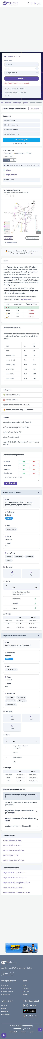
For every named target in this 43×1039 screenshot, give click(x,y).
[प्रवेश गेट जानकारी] (9, 165)
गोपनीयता (23, 1032)
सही (24, 461)
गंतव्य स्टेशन (7, 69)
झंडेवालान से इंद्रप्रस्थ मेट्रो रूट (12, 840)
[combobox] (21, 64)
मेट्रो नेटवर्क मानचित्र (6, 988)
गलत (34, 461)
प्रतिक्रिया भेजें (10, 483)
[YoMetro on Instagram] (27, 1005)
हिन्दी (6, 974)
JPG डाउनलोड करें (33, 238)
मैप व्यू (7, 160)
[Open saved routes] (40, 1029)
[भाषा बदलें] (34, 3)
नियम (32, 253)
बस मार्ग (24, 985)
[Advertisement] (21, 30)
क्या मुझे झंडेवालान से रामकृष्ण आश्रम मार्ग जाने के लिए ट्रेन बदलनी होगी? (19, 812)
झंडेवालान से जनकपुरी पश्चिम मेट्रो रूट (13, 850)
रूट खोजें (20, 78)
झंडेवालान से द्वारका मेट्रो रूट (11, 855)
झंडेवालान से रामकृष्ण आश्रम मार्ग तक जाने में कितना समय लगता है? (20, 819)
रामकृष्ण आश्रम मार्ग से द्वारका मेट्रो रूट (13, 888)
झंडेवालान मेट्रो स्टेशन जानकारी (11, 492)
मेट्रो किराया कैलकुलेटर (7, 991)
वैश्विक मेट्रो (26, 994)
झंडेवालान (8, 170)
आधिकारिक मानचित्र (12, 242)
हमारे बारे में (4, 1005)
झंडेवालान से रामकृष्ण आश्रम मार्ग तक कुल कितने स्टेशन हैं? (20, 796)
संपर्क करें (3, 1008)
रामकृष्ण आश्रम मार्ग (11, 175)
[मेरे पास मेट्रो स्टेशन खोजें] (31, 3)
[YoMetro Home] (10, 3)
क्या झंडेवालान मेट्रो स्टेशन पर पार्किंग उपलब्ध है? (18, 826)
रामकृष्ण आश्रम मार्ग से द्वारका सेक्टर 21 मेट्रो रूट (16, 892)
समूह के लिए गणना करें (26, 299)
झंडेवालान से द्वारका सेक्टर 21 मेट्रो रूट (13, 860)
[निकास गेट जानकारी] (9, 179)
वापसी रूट (8, 96)
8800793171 (12, 529)
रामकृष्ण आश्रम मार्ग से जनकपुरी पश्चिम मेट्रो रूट (16, 883)
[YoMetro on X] (31, 1005)
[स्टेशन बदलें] (37, 68)
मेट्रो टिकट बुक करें (23, 139)
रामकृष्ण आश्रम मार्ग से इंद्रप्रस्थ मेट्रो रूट (15, 873)
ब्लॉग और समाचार (5, 1014)
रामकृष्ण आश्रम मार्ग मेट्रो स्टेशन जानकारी (14, 636)
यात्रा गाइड (25, 988)
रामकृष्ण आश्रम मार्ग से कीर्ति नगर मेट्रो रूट (15, 878)
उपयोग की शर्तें (13, 1032)
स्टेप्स (14, 160)
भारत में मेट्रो (26, 991)
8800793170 (12, 669)
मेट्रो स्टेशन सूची (5, 994)
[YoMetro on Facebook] (24, 1005)
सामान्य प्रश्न (4, 1011)
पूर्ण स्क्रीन (9, 238)
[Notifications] (28, 3)
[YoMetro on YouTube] (35, 1005)
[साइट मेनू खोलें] (38, 3)
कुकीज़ (32, 1032)
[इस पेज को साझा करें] (40, 1025)
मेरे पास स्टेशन (4, 985)
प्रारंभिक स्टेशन (8, 60)
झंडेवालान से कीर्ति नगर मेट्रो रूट (12, 845)
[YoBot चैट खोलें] (3, 1035)
